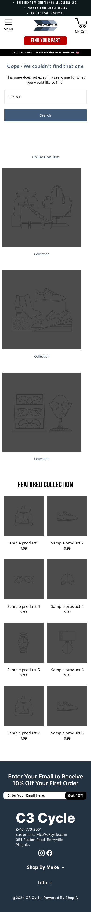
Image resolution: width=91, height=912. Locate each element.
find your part (45, 40)
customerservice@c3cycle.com (41, 834)
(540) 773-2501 (29, 829)
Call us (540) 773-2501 (47, 13)
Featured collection (45, 485)
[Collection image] (41, 245)
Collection (41, 254)
